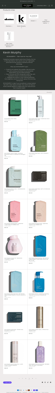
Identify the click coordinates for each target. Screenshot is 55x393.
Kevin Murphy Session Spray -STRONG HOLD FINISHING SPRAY (38, 330)
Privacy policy (31, 392)
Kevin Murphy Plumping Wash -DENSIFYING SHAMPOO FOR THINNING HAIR (38, 224)
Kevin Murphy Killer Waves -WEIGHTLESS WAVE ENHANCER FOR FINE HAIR (39, 119)
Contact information (45, 392)
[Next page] (35, 378)
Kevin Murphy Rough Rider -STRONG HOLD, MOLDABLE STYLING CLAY (13, 330)
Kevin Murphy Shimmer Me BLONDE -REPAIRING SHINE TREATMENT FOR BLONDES (39, 365)
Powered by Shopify (18, 392)
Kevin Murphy (21, 26)
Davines (8, 26)
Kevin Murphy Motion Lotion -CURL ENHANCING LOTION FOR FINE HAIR (14, 190)
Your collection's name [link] (45, 21)
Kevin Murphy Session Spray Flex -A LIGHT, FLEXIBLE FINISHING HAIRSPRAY (13, 365)
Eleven (33, 21)
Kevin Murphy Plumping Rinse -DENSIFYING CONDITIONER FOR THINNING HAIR (13, 224)
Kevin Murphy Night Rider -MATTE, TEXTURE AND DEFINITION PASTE (39, 190)
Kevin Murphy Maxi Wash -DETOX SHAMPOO (38, 153)
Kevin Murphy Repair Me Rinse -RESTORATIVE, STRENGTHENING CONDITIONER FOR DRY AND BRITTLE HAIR (39, 259)
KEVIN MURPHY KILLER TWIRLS (10, 118)
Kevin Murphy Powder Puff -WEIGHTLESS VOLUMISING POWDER (13, 259)
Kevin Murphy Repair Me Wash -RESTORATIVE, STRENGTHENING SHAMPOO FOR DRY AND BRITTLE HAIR (15, 295)
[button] (2, 5)
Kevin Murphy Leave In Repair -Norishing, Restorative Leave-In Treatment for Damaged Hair (14, 154)
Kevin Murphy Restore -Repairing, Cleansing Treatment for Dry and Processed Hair (39, 294)
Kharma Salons (11, 392)
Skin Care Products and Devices (9, 45)
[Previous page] (19, 378)
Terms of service (37, 392)
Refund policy (25, 392)
